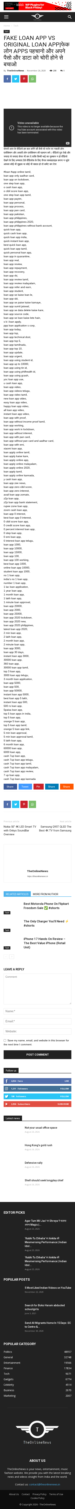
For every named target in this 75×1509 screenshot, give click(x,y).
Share (10, 786)
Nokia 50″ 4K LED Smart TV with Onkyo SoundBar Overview (20, 830)
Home (7, 25)
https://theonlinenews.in (37, 876)
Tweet (25, 786)
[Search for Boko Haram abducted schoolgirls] (13, 1310)
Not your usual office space (41, 1127)
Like (67, 1081)
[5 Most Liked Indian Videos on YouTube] (13, 1292)
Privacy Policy (39, 1494)
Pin (38, 786)
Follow (64, 1088)
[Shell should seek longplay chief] (13, 1185)
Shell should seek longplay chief (44, 1180)
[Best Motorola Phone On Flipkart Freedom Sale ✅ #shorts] (13, 908)
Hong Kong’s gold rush (38, 1145)
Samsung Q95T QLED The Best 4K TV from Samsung (55, 828)
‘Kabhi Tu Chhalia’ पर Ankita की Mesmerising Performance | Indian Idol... (46, 1242)
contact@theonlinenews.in (44, 1484)
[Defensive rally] (13, 1167)
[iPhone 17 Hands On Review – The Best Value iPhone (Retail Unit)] (13, 943)
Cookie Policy (37, 1498)
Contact (26, 1494)
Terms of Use (56, 1494)
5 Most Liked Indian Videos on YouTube (48, 1287)
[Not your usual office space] (13, 1132)
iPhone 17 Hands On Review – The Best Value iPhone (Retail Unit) (44, 943)
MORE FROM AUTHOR (45, 894)
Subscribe (63, 1104)
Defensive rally (33, 1162)
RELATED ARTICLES (17, 894)
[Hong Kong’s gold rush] (13, 1149)
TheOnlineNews (15, 70)
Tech (15, 25)
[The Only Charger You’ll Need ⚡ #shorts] (13, 925)
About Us (14, 1494)
